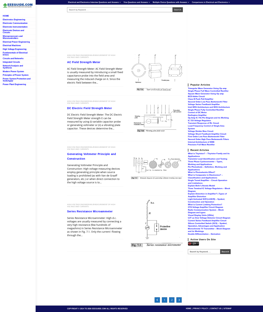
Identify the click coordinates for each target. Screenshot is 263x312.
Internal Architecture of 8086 (201, 142)
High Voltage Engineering (79, 55)
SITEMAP (227, 308)
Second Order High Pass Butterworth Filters (208, 139)
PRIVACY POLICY (200, 308)
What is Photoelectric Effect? (201, 172)
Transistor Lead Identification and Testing (207, 159)
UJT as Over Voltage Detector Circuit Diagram (209, 218)
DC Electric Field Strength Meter (89, 108)
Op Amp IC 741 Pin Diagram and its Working (208, 118)
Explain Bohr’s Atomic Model (201, 186)
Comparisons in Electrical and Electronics (210, 2)
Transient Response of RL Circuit (203, 123)
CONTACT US (215, 308)
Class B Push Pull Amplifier (200, 99)
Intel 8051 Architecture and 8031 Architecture (209, 107)
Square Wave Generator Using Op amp (206, 94)
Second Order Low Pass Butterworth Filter (207, 102)
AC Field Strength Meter (83, 62)
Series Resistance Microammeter (90, 211)
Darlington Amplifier (197, 115)
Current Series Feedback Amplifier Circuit (207, 220)
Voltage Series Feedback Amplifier (204, 104)
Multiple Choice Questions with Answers (170, 2)
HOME (188, 308)
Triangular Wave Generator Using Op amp (207, 88)
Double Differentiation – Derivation (204, 234)
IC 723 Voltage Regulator (199, 120)
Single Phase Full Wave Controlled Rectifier (208, 91)
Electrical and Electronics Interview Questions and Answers (93, 2)
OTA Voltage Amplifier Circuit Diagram (205, 207)
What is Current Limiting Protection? (205, 204)
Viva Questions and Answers (136, 2)
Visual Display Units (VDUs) (201, 215)
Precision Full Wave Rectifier (201, 144)
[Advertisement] (125, 32)
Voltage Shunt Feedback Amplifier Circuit (207, 134)
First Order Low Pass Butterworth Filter (206, 136)
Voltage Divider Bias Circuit (200, 131)
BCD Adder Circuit (196, 96)
